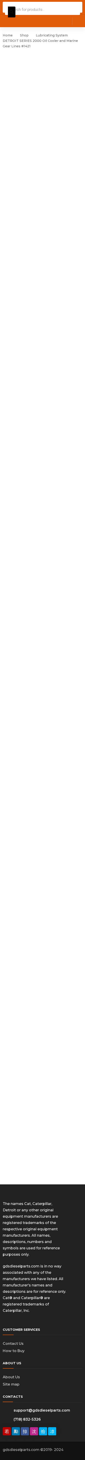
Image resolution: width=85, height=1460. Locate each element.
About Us (11, 1377)
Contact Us (13, 1343)
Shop (24, 35)
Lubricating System (52, 35)
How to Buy (13, 1351)
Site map (11, 1384)
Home (8, 35)
